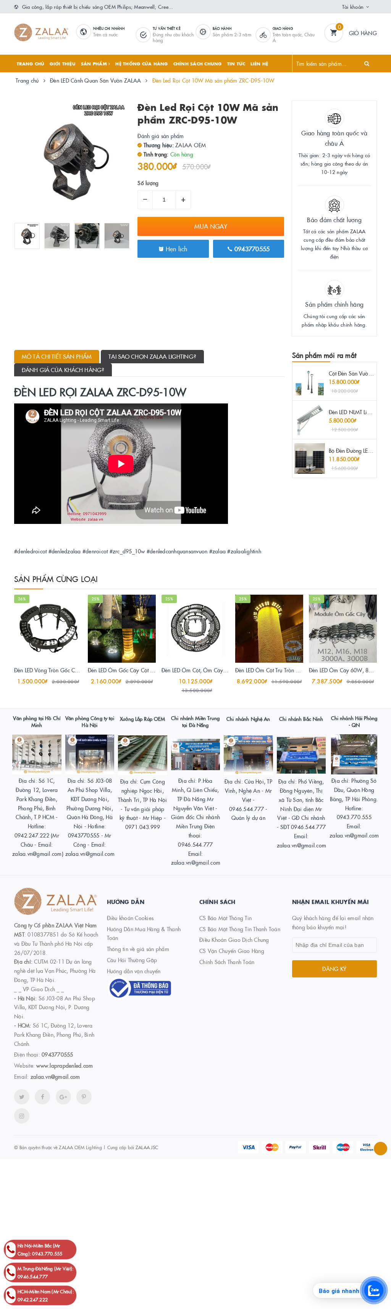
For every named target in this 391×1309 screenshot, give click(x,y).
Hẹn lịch (175, 248)
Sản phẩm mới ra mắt (324, 355)
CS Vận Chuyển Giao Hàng (231, 951)
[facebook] (42, 1096)
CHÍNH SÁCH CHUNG (197, 63)
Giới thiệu (63, 63)
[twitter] (21, 1096)
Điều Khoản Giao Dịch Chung (234, 939)
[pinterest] (21, 1116)
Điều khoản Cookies (130, 918)
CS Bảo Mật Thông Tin (225, 918)
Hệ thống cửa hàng (141, 63)
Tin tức (236, 63)
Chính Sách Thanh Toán (226, 962)
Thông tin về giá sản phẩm (138, 949)
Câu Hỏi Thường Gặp (132, 960)
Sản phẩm (94, 63)
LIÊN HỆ (259, 63)
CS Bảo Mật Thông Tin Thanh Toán (239, 929)
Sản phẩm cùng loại (56, 578)
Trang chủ (30, 63)
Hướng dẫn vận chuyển (134, 971)
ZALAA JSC (147, 1147)
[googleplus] (63, 1096)
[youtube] (84, 1096)
